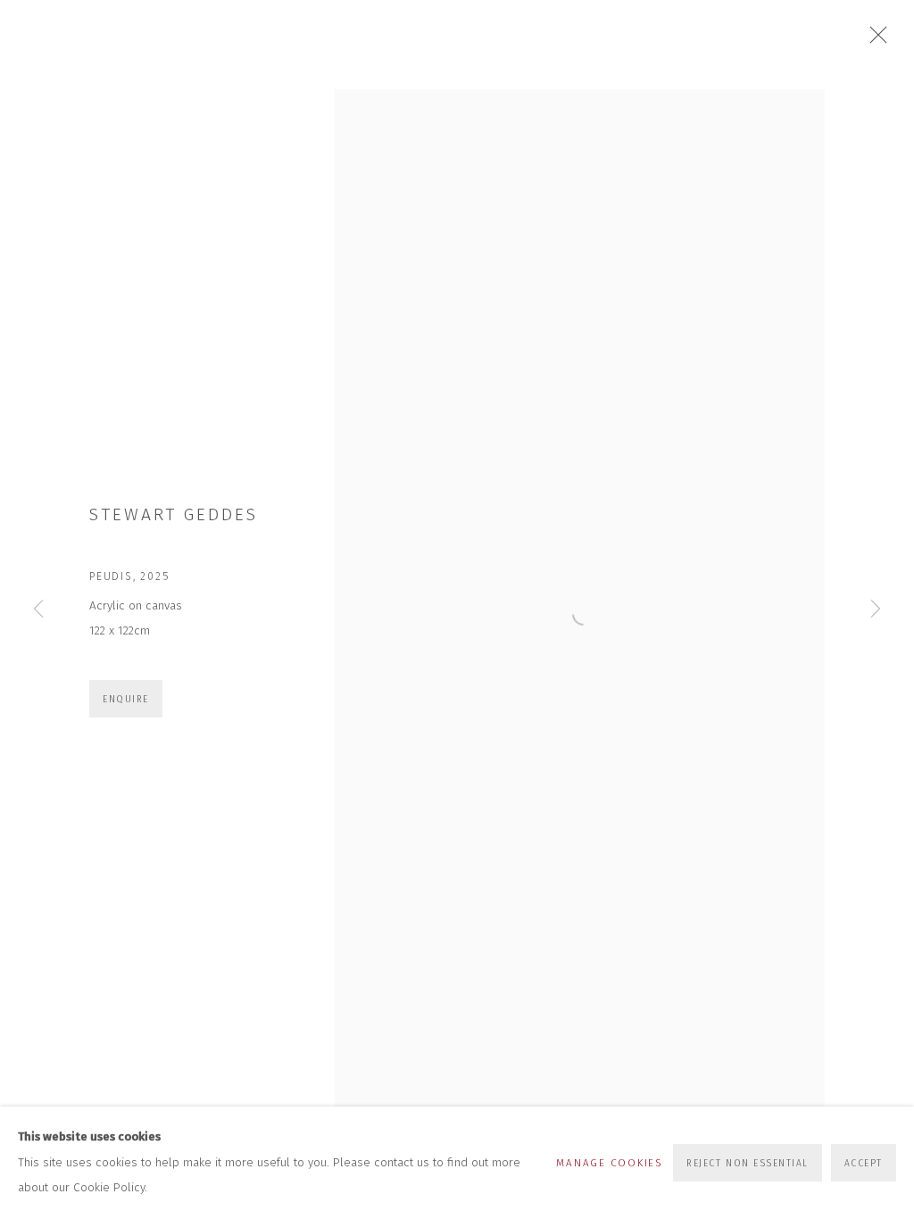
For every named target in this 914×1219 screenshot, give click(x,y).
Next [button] (875, 609)
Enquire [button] (126, 699)
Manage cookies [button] (609, 1163)
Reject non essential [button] (747, 1163)
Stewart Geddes (173, 514)
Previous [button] (38, 609)
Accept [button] (863, 1163)
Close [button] (873, 40)
